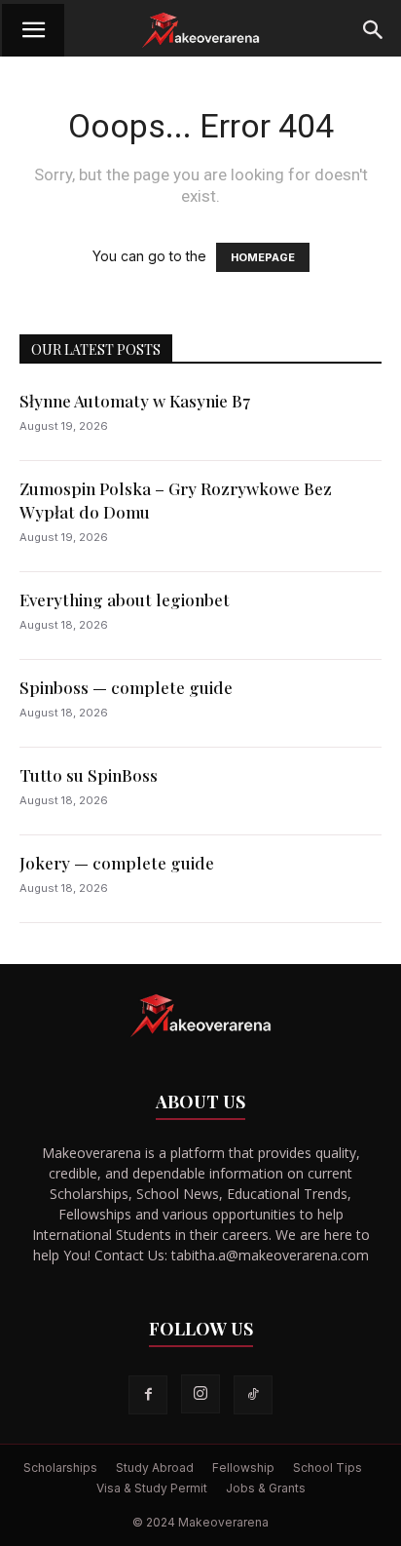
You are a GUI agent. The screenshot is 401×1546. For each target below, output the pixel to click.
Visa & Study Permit (151, 1488)
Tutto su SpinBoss (88, 775)
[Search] (373, 30)
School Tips (327, 1467)
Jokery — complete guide (116, 862)
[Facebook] (147, 1394)
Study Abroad (155, 1467)
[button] (33, 30)
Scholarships (60, 1467)
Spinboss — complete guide (126, 687)
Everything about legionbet (124, 599)
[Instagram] (200, 1393)
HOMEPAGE (263, 257)
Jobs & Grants (266, 1488)
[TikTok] (253, 1394)
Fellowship (243, 1467)
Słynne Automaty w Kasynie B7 (134, 400)
